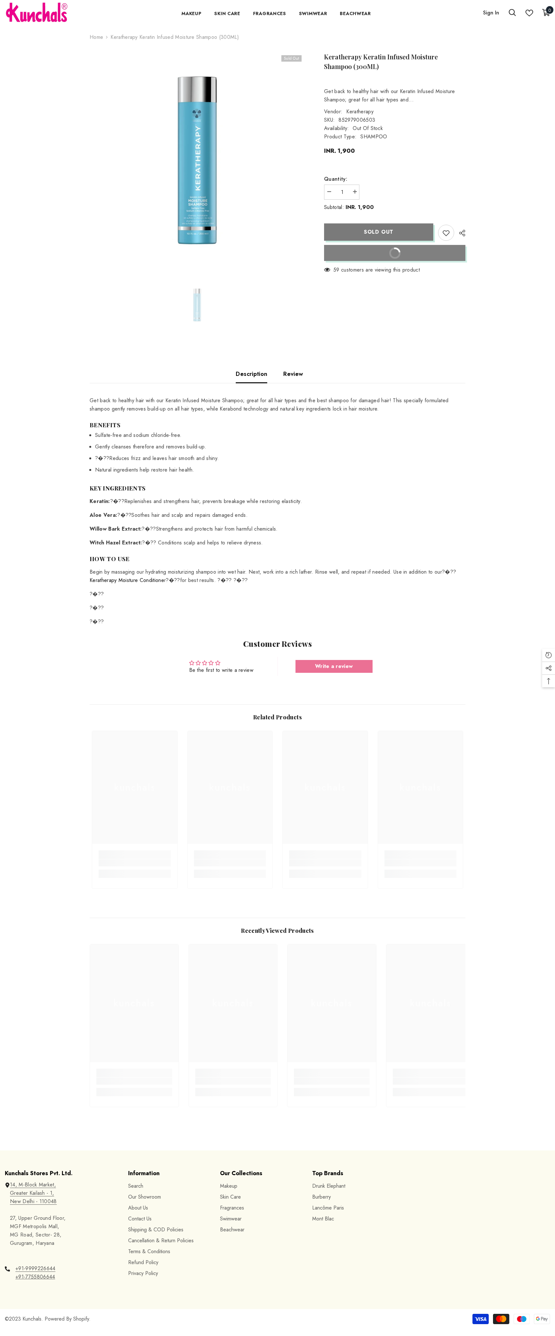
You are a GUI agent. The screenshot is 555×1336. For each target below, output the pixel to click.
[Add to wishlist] (446, 233)
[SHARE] (459, 233)
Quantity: (335, 179)
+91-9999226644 (35, 1268)
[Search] (512, 13)
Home (96, 37)
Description (251, 374)
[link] (135, 862)
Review (293, 374)
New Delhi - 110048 (33, 1201)
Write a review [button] (334, 666)
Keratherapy (360, 111)
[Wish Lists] (529, 13)
